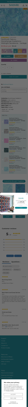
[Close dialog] (27, 194)
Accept (13, 394)
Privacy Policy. (10, 390)
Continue (21, 207)
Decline (13, 398)
